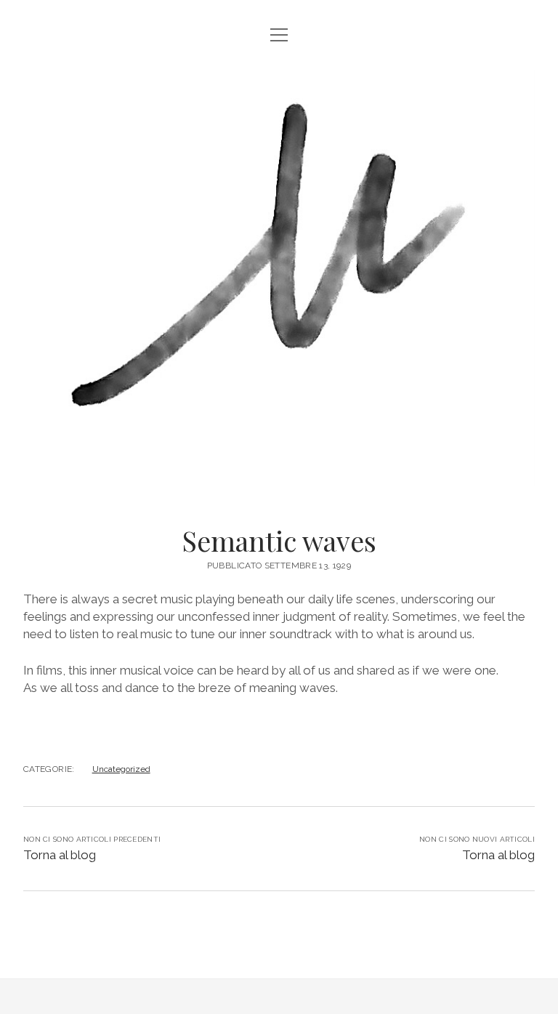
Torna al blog (59, 855)
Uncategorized (121, 769)
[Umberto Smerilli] (279, 471)
